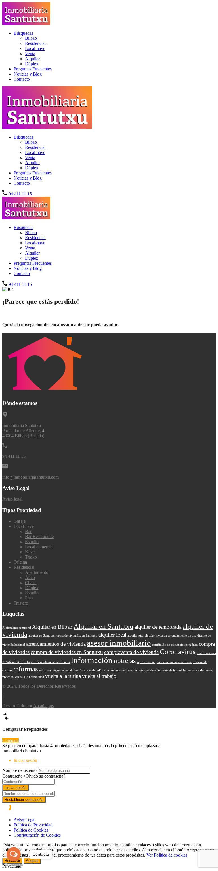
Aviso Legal (24, 819)
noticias (125, 660)
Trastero (21, 603)
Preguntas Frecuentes (33, 68)
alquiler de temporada (158, 627)
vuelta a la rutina (63, 676)
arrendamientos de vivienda (56, 644)
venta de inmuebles (173, 670)
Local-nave (35, 48)
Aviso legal (12, 499)
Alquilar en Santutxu (103, 626)
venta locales (196, 670)
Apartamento (36, 572)
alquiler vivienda (156, 635)
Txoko (31, 557)
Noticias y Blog (28, 74)
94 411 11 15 (20, 193)
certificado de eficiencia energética (175, 644)
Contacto (22, 79)
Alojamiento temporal (16, 627)
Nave (30, 551)
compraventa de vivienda (131, 652)
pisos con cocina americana (174, 662)
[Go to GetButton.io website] (14, 865)
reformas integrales (51, 670)
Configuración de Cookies (37, 835)
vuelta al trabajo (99, 676)
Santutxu (139, 670)
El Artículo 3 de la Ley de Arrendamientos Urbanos (36, 662)
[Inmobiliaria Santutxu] (26, 23)
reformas (25, 669)
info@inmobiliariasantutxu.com (30, 477)
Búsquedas (23, 33)
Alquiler (32, 58)
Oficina (20, 562)
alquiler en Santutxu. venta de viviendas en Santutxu (62, 635)
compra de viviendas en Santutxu (67, 652)
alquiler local (112, 635)
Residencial (35, 43)
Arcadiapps (43, 705)
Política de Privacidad (33, 824)
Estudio (32, 541)
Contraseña (12, 776)
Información (91, 660)
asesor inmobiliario (119, 642)
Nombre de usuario (19, 770)
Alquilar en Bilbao (52, 627)
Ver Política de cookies (166, 855)
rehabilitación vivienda (80, 670)
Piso (29, 597)
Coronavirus (178, 651)
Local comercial (39, 546)
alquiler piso (135, 635)
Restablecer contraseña (24, 799)
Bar (28, 531)
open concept (146, 662)
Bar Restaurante (39, 536)
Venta (30, 53)
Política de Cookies (31, 830)
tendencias (153, 670)
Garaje (20, 521)
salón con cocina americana (115, 670)
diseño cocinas (206, 653)
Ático (30, 577)
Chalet (31, 582)
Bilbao (31, 38)
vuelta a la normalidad (29, 676)
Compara (10, 740)
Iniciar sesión (15, 787)
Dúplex (31, 63)
